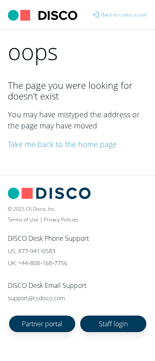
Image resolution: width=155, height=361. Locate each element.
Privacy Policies (61, 219)
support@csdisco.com (36, 298)
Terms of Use (23, 219)
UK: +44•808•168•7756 (37, 263)
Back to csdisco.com (124, 14)
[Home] (43, 14)
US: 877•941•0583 (31, 251)
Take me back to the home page (62, 144)
